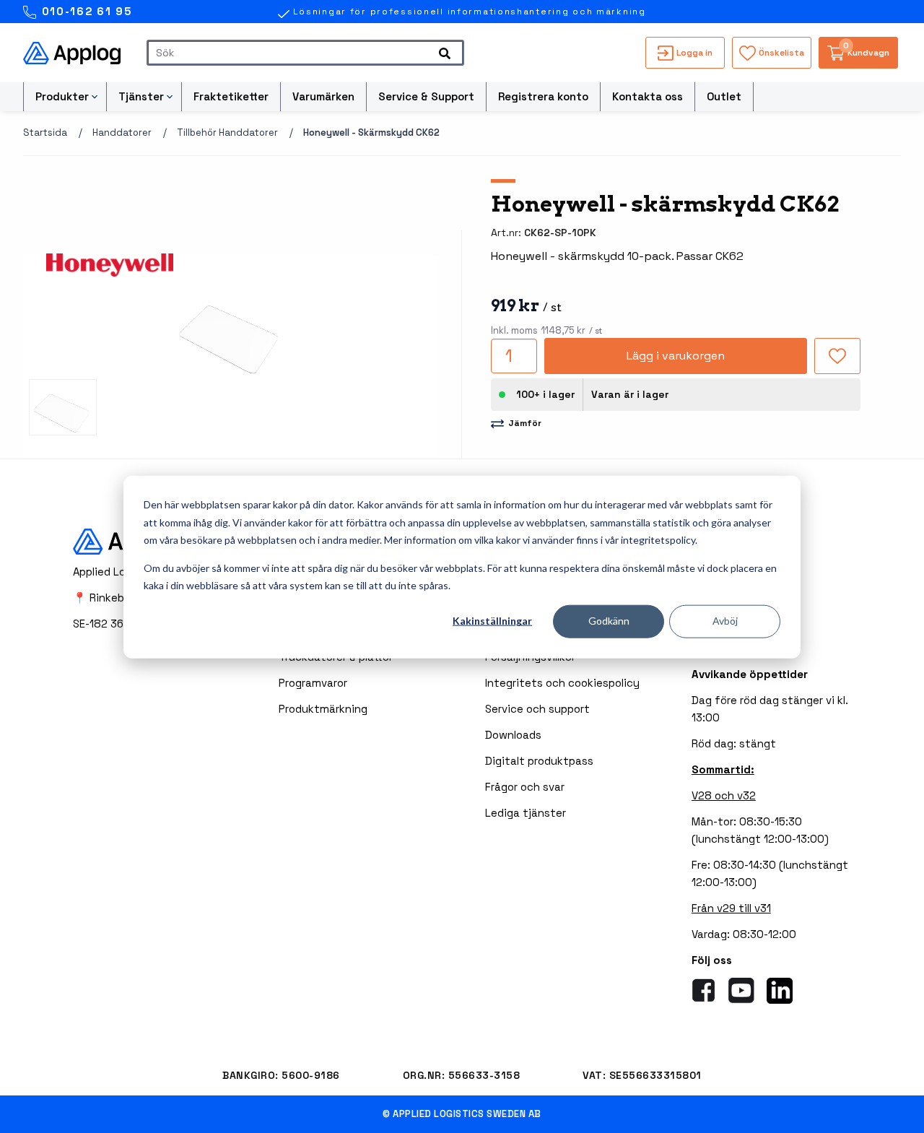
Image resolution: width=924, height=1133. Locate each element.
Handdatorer (122, 132)
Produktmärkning (323, 709)
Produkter (62, 96)
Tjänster (141, 96)
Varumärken (323, 96)
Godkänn (608, 621)
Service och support (537, 709)
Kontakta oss (647, 96)
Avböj (725, 621)
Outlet (724, 96)
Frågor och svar (525, 787)
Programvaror (313, 683)
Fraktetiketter (231, 96)
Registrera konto (543, 96)
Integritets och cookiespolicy (562, 683)
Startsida (45, 132)
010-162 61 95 (85, 11)
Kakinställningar (492, 621)
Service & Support (426, 96)
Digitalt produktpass (539, 761)
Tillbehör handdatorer (227, 132)
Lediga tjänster (525, 813)
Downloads (513, 735)
